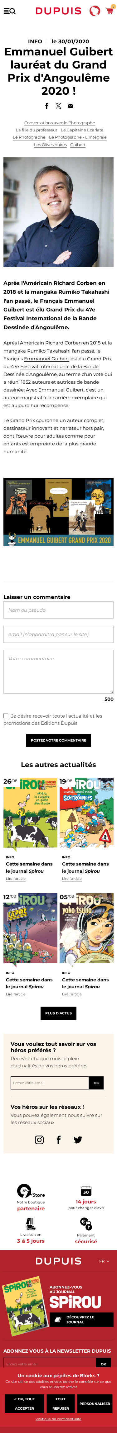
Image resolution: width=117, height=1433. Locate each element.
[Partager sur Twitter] (59, 106)
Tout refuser (60, 1404)
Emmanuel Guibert (46, 359)
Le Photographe (29, 137)
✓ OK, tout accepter (24, 1404)
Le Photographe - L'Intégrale (78, 137)
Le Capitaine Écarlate (82, 129)
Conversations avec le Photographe (59, 122)
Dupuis (58, 11)
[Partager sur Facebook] (47, 106)
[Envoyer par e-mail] (70, 106)
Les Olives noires (50, 144)
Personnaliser (95, 1404)
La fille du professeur (36, 129)
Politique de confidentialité (58, 1419)
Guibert (77, 144)
